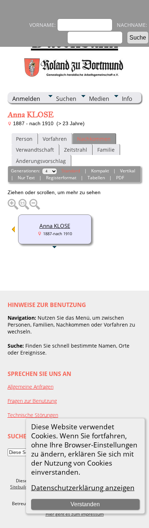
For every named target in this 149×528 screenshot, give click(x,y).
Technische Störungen (33, 415)
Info (127, 99)
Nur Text (26, 178)
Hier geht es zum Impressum (75, 514)
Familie (106, 149)
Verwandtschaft (35, 149)
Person (24, 138)
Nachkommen (94, 138)
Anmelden (26, 99)
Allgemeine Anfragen (31, 386)
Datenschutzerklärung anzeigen (83, 487)
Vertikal (127, 171)
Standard (70, 171)
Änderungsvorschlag (41, 160)
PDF (120, 178)
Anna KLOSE (54, 225)
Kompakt (100, 171)
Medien (99, 99)
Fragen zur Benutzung (32, 400)
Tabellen (96, 178)
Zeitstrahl (75, 149)
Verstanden (85, 504)
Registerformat (61, 178)
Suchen (66, 99)
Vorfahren (55, 138)
